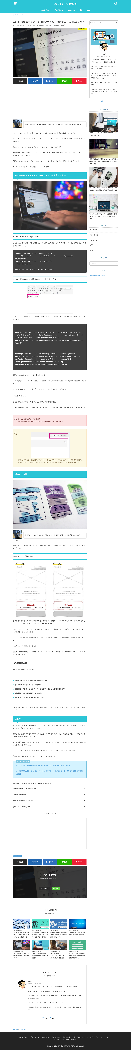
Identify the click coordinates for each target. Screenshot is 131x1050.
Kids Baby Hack (71, 1039)
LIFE (88, 10)
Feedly (55, 888)
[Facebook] (106, 101)
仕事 (81, 10)
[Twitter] (102, 100)
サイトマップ (88, 1037)
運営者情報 (66, 1037)
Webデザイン (45, 10)
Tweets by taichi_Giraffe (97, 275)
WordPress (71, 10)
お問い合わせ (77, 1037)
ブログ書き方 (58, 10)
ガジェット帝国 (59, 1039)
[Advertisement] (50, 102)
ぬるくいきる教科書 (65, 4)
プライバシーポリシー (102, 1037)
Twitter (45, 888)
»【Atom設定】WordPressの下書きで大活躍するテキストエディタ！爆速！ (43, 765)
